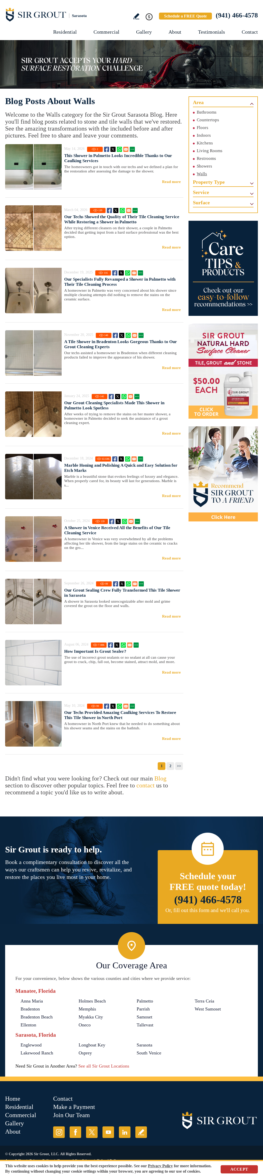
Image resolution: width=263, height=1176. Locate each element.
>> (179, 766)
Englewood (31, 1045)
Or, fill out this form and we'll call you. (207, 910)
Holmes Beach (92, 1001)
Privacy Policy (160, 1166)
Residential (65, 32)
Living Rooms (209, 150)
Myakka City (91, 1016)
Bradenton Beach (37, 1016)
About (174, 32)
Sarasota (144, 1045)
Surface (201, 202)
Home (12, 1098)
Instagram (59, 1132)
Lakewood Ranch (37, 1052)
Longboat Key (92, 1045)
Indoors (204, 135)
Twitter (113, 149)
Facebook (106, 149)
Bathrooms (207, 112)
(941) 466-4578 (237, 15)
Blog (160, 778)
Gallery (144, 32)
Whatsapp (119, 149)
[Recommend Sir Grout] (223, 473)
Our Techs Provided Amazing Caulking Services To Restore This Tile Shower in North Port (120, 715)
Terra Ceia (204, 1001)
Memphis (87, 1009)
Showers (204, 166)
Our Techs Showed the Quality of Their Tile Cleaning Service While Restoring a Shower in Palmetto (121, 219)
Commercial (106, 32)
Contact (250, 32)
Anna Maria (32, 1001)
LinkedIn (124, 1132)
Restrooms (206, 158)
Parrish (143, 1009)
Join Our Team (71, 1115)
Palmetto (145, 1001)
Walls (202, 173)
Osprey (85, 1052)
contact (145, 785)
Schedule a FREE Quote (185, 16)
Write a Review (136, 16)
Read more (171, 182)
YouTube (108, 1132)
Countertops (208, 119)
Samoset (144, 1016)
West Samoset (208, 1009)
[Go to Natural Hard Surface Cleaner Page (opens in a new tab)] (223, 371)
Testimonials (211, 32)
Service (201, 192)
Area (198, 102)
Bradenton (30, 1009)
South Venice (149, 1052)
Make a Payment (74, 1107)
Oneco (85, 1024)
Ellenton (28, 1024)
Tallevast (145, 1024)
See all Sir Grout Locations (103, 1066)
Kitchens (205, 143)
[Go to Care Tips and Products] (223, 268)
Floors (202, 127)
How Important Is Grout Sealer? (95, 651)
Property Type (209, 182)
